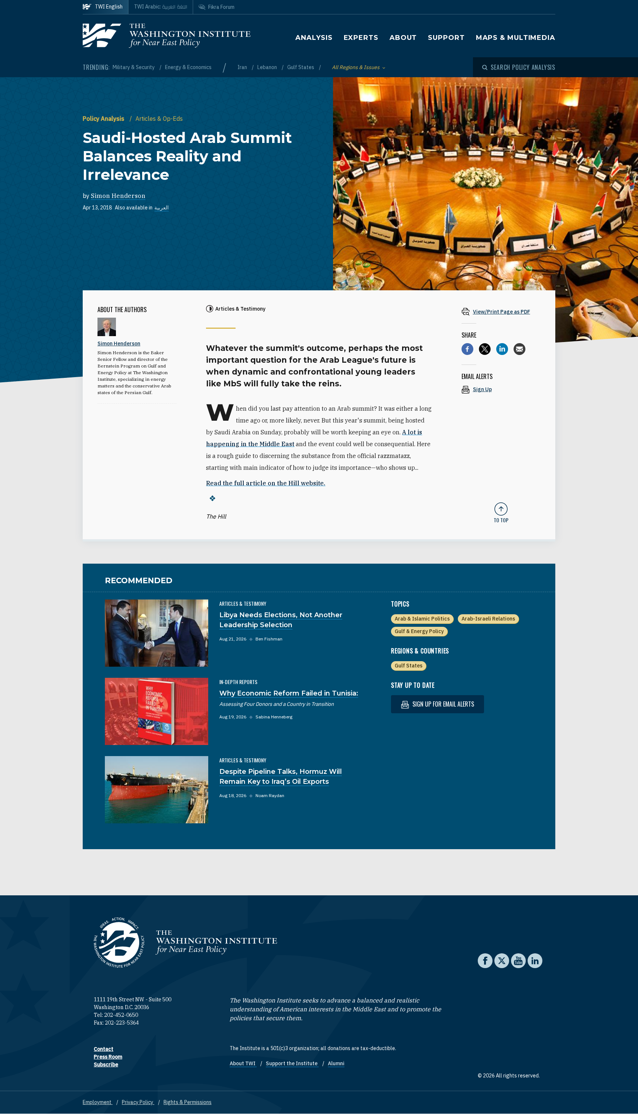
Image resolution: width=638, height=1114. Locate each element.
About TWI (243, 1063)
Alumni (336, 1063)
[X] (485, 349)
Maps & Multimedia (515, 38)
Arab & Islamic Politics (422, 618)
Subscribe (106, 1064)
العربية (161, 207)
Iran (242, 67)
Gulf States (301, 67)
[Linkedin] (502, 349)
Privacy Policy (138, 1102)
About (403, 38)
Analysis (313, 38)
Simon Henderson (118, 195)
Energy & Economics (188, 67)
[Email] (519, 349)
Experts (361, 38)
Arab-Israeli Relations (488, 618)
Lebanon (267, 67)
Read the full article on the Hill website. (265, 483)
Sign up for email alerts (442, 704)
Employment (98, 1102)
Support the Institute (292, 1063)
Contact (103, 1049)
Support (446, 38)
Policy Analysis (104, 118)
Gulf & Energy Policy (419, 631)
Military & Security (134, 67)
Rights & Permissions (188, 1102)
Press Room (108, 1056)
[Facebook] (467, 349)
